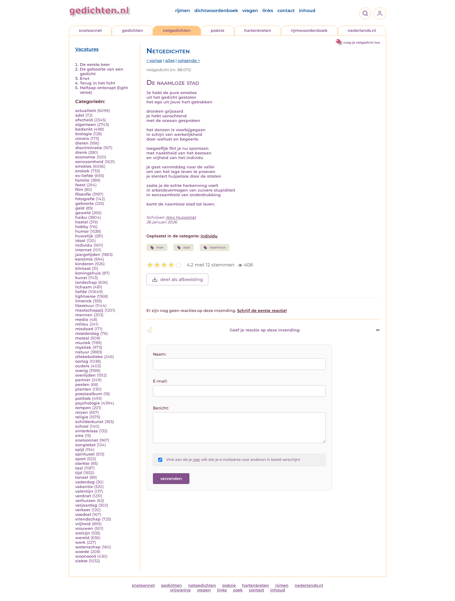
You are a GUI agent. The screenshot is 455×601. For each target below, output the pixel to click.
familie (82, 180)
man (160, 247)
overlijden (85, 375)
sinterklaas (86, 431)
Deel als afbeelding (181, 279)
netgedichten (177, 30)
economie (85, 157)
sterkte (82, 463)
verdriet (83, 496)
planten (83, 389)
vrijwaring (180, 590)
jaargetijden (87, 254)
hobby (81, 226)
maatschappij (89, 310)
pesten (82, 384)
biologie (83, 134)
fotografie (85, 199)
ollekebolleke (89, 356)
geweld (83, 212)
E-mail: (160, 381)
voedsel (83, 514)
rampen (83, 407)
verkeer (82, 510)
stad (186, 247)
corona (82, 138)
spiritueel (85, 454)
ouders (82, 366)
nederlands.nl (362, 30)
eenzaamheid (89, 161)
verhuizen (85, 500)
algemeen (85, 124)
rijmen (182, 10)
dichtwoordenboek (216, 10)
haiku (81, 217)
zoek (238, 590)
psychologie (87, 403)
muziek (82, 342)
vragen (250, 10)
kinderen (84, 264)
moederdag (87, 333)
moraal (82, 338)
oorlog (81, 361)
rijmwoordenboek (309, 30)
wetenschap (88, 547)
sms (79, 435)
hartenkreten (257, 30)
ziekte (81, 561)
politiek (83, 398)
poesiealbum (88, 393)
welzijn (82, 533)
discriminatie (88, 147)
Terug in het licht (97, 83)
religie (81, 417)
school (82, 426)
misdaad (84, 328)
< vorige (154, 60)
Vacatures (87, 49)
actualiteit (85, 110)
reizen (81, 412)
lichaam (83, 287)
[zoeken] (365, 13)
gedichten (132, 30)
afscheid (84, 120)
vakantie (84, 486)
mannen (84, 315)
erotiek (82, 171)
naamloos (218, 247)
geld (79, 208)
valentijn (84, 491)
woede (82, 551)
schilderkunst (89, 421)
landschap (86, 282)
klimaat (83, 268)
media (81, 319)
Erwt (84, 78)
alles (170, 60)
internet (83, 250)
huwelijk (84, 236)
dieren (82, 143)
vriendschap (88, 519)
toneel (81, 477)
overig (81, 370)
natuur (82, 352)
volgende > (189, 60)
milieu (81, 324)
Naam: (159, 354)
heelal (81, 222)
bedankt (84, 129)
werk (80, 542)
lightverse (85, 296)
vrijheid (83, 523)
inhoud (307, 10)
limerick (83, 301)
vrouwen (84, 528)
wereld (82, 537)
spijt (79, 449)
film (79, 189)
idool (80, 240)
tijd (78, 472)
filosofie (83, 194)
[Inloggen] (380, 13)
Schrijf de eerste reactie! (262, 310)
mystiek (83, 347)
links (267, 10)
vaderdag (85, 482)
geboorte (84, 203)
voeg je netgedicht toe (361, 43)
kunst (81, 277)
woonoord (85, 556)
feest (80, 185)
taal (79, 468)
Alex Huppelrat (181, 217)
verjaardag (86, 505)
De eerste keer (95, 64)
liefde (81, 291)
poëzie (217, 30)
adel (79, 115)
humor (82, 231)
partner (82, 380)
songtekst (85, 445)
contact (286, 10)
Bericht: (161, 408)
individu (83, 245)
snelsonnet (90, 30)
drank (81, 152)
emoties (83, 166)
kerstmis (84, 259)
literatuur (84, 305)
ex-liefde (84, 175)
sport (80, 458)
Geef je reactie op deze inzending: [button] (265, 330)
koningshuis (88, 273)
